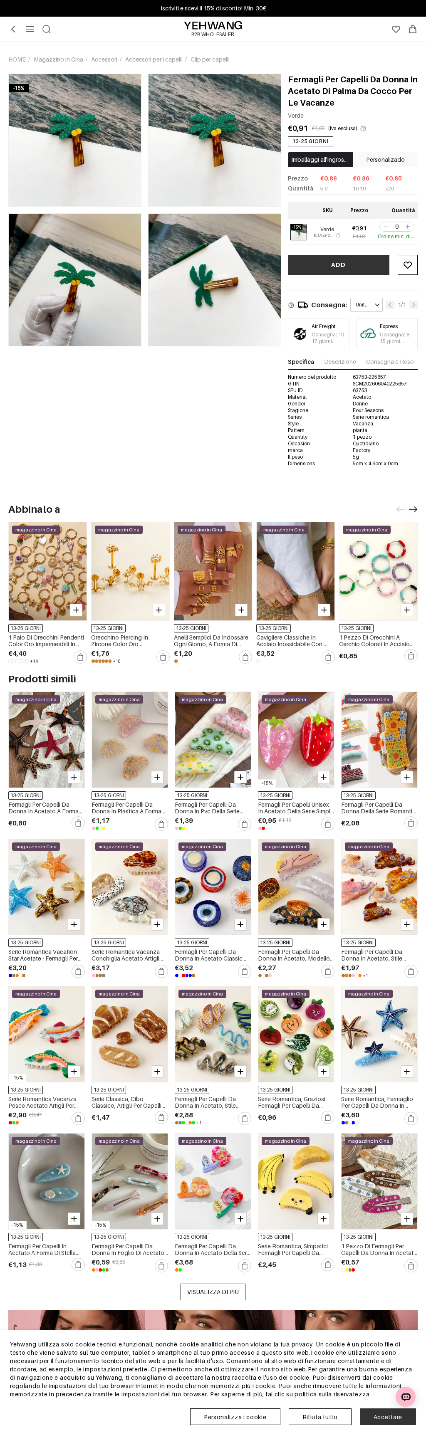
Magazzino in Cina (59, 59)
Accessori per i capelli (154, 59)
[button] (385, 227)
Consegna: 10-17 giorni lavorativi (328, 341)
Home (17, 59)
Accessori (105, 59)
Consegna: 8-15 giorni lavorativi (395, 341)
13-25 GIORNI (310, 141)
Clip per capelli (210, 59)
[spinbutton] (396, 227)
